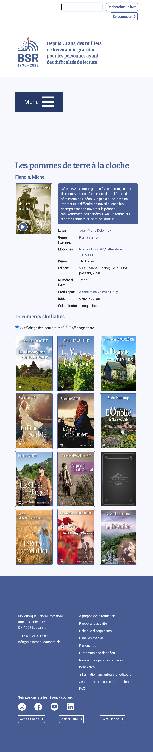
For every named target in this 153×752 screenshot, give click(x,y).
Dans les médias (91, 638)
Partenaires (87, 646)
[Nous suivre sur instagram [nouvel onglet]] (22, 707)
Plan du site (69, 719)
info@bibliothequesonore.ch (39, 642)
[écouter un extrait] (23, 226)
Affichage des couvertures (43, 328)
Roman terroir (89, 237)
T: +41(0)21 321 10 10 (34, 636)
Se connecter (123, 16)
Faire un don (110, 719)
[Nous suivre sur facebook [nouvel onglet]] (38, 707)
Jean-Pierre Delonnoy (95, 230)
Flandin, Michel (30, 177)
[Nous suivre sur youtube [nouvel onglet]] (54, 707)
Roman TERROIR (91, 249)
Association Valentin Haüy (98, 292)
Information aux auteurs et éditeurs (105, 674)
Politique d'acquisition (95, 631)
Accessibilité (29, 719)
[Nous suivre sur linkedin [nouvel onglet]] (70, 707)
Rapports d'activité (93, 623)
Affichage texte (82, 328)
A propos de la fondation (97, 616)
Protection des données (97, 653)
